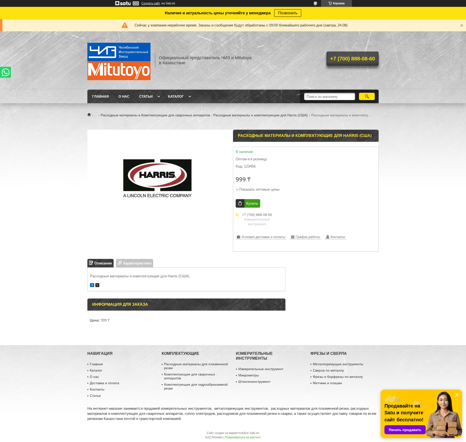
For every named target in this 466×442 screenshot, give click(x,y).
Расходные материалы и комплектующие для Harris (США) (260, 115)
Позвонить (287, 13)
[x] (97, 286)
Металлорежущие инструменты (338, 364)
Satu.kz (254, 433)
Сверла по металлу (328, 370)
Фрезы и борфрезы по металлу (338, 377)
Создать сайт (150, 3)
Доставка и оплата (104, 383)
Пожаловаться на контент (243, 437)
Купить (252, 203)
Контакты (97, 389)
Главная (100, 96)
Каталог (176, 96)
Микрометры (248, 375)
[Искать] (367, 96)
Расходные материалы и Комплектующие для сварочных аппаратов (155, 115)
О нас (123, 96)
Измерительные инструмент (260, 369)
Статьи (146, 96)
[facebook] (92, 286)
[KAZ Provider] (118, 60)
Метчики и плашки (327, 383)
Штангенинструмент (254, 381)
